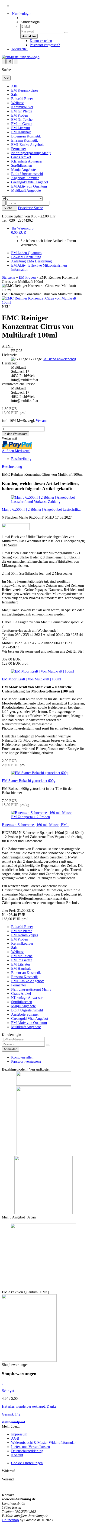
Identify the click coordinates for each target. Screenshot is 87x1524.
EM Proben (19, 115)
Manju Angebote (23, 170)
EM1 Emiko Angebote (27, 145)
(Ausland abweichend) (59, 359)
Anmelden (10, 1049)
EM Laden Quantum (26, 253)
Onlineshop (10, 1520)
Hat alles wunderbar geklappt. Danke (29, 1406)
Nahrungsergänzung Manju (31, 153)
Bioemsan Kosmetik (26, 136)
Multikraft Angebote (26, 190)
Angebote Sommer (25, 178)
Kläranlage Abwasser (26, 161)
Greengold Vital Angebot (29, 182)
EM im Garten (21, 124)
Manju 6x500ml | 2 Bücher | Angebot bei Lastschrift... (41, 509)
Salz (14, 94)
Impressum (19, 1434)
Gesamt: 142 (11, 1414)
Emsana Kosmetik (24, 140)
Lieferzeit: (9, 355)
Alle (14, 86)
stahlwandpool (13, 1422)
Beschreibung (21, 459)
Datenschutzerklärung (27, 1451)
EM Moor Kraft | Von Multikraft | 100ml (31, 679)
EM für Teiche (21, 119)
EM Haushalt (21, 132)
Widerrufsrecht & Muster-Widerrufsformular (43, 1442)
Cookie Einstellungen (27, 1463)
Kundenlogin (21, 14)
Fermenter (18, 149)
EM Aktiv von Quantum (29, 186)
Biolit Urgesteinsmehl (27, 174)
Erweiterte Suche (30, 208)
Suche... (9, 208)
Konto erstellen (41, 41)
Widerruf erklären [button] (15, 1475)
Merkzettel (19, 49)
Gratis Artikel (21, 157)
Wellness (17, 103)
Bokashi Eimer (22, 99)
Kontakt (17, 1455)
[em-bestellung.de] (20, 57)
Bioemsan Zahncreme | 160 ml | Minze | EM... (35, 825)
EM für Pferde (21, 111)
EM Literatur (20, 128)
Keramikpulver (22, 107)
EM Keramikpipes (24, 90)
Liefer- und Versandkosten (30, 1447)
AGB (15, 1438)
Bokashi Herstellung (26, 257)
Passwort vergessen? (45, 45)
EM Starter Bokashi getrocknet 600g (28, 781)
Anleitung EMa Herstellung (31, 261)
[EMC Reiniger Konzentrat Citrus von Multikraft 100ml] (43, 302)
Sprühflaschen (21, 165)
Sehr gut (8, 1391)
